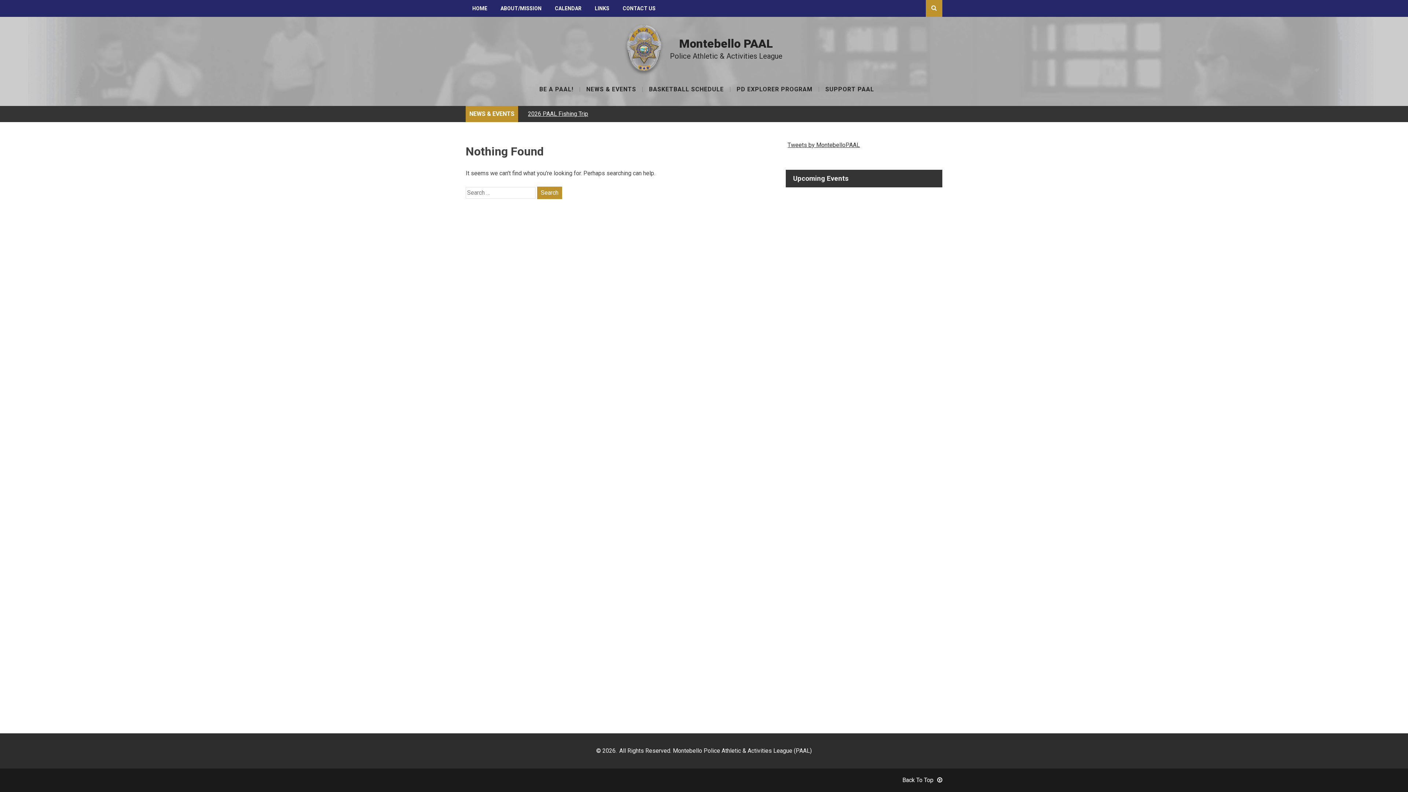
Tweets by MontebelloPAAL (824, 145)
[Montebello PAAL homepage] (644, 69)
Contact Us (639, 8)
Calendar (568, 8)
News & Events (611, 90)
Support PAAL (849, 90)
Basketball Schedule (686, 90)
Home (479, 8)
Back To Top (918, 780)
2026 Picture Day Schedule (563, 113)
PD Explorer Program (775, 90)
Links (602, 8)
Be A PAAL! (556, 90)
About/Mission (521, 8)
